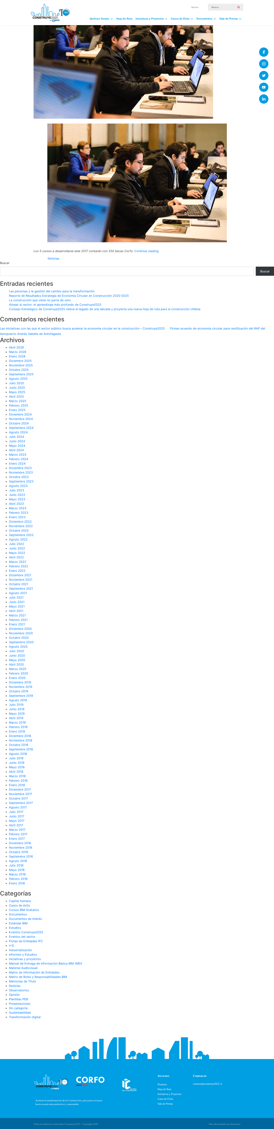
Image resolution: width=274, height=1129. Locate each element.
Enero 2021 (17, 624)
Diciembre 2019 (20, 682)
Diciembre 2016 (20, 843)
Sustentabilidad (20, 1012)
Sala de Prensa (165, 1103)
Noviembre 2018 (20, 740)
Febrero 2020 (18, 673)
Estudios (15, 928)
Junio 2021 (16, 602)
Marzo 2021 (17, 615)
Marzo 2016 (17, 874)
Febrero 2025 (18, 405)
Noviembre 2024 (21, 419)
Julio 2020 (16, 651)
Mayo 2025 (17, 392)
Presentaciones (19, 1003)
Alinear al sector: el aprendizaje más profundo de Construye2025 (55, 304)
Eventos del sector (22, 936)
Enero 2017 (17, 838)
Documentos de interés (25, 919)
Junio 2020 (17, 655)
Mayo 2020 (17, 660)
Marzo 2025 (17, 401)
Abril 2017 (16, 825)
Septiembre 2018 (21, 749)
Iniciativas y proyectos (25, 959)
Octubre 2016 (18, 852)
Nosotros (162, 1084)
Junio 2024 (17, 441)
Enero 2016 (17, 883)
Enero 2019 (17, 731)
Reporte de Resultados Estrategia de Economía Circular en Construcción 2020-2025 (69, 296)
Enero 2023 (17, 517)
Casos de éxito (19, 905)
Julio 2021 (16, 597)
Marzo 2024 (17, 454)
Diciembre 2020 (20, 629)
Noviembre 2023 (21, 472)
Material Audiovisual (23, 968)
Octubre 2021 (18, 584)
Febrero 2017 (18, 834)
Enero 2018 (17, 785)
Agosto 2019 (18, 700)
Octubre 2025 (19, 370)
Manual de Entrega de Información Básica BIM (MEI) (45, 963)
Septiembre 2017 (21, 803)
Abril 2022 (16, 557)
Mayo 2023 (17, 499)
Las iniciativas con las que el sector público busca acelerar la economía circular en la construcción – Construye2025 (82, 328)
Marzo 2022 (17, 562)
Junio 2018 (16, 763)
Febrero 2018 (18, 780)
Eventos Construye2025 (26, 932)
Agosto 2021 (18, 593)
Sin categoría (18, 1008)
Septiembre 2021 (21, 588)
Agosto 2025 (18, 378)
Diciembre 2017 (20, 789)
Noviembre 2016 (20, 847)
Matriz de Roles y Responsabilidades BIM (38, 977)
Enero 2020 (17, 678)
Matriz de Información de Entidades (34, 972)
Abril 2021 (16, 611)
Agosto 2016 (18, 861)
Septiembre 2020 (21, 642)
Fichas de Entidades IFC (26, 941)
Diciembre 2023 (20, 468)
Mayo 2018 (17, 767)
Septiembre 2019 (21, 696)
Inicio (195, 7)
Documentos (18, 914)
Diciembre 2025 (20, 361)
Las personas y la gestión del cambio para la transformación (52, 291)
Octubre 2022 (19, 530)
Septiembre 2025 (21, 374)
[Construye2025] (50, 11)
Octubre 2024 (19, 423)
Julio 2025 (16, 383)
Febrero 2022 (18, 566)
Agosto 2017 (18, 807)
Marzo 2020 (17, 669)
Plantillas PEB (18, 999)
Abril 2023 (16, 504)
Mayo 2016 (17, 870)
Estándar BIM (18, 923)
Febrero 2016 (18, 879)
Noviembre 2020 (21, 633)
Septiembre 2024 (21, 428)
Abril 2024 (16, 450)
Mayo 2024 (17, 445)
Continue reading (146, 251)
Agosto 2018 (18, 754)
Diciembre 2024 (20, 414)
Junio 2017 (16, 816)
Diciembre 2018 (20, 736)
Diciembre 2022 (20, 521)
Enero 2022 (17, 571)
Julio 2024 (16, 437)
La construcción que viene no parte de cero (40, 300)
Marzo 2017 (17, 829)
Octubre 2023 (19, 477)
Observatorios (19, 990)
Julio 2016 (16, 865)
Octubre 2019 (18, 691)
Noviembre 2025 (21, 365)
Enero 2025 (17, 410)
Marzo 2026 (17, 352)
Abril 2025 (16, 396)
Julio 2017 (16, 812)
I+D (11, 945)
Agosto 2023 (18, 486)
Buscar (5, 263)
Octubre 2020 (19, 637)
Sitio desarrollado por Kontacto (224, 1124)
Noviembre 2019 (20, 687)
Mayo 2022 (17, 553)
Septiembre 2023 (21, 481)
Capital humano (20, 901)
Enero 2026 (17, 356)
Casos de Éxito (165, 1099)
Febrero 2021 (18, 620)
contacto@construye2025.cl (207, 1083)
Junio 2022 (17, 548)
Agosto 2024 (18, 432)
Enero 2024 (17, 463)
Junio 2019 (16, 709)
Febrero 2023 (18, 512)
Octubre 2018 (18, 745)
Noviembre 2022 (21, 526)
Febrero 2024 (18, 459)
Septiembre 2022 (21, 535)
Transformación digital (25, 1017)
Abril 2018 (16, 771)
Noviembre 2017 (20, 794)
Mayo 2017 (16, 821)
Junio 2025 (17, 387)
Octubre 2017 (18, 798)
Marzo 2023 (17, 508)
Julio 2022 (16, 544)
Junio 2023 (17, 495)
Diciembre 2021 (20, 575)
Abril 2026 (16, 347)
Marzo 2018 (17, 776)
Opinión (14, 995)
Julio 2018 (16, 758)
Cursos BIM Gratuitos (24, 910)
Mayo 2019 (17, 713)
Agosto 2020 (18, 646)
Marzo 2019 (17, 722)
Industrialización (20, 950)
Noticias (53, 258)
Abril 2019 (16, 718)
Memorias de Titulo (22, 981)
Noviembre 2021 (20, 579)
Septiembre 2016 (21, 856)
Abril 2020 (16, 664)
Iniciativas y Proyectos (169, 1094)
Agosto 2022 (18, 539)
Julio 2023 (16, 490)
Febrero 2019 (18, 727)
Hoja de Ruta (124, 18)
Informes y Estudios (23, 954)
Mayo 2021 (17, 606)
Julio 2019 (16, 704)
